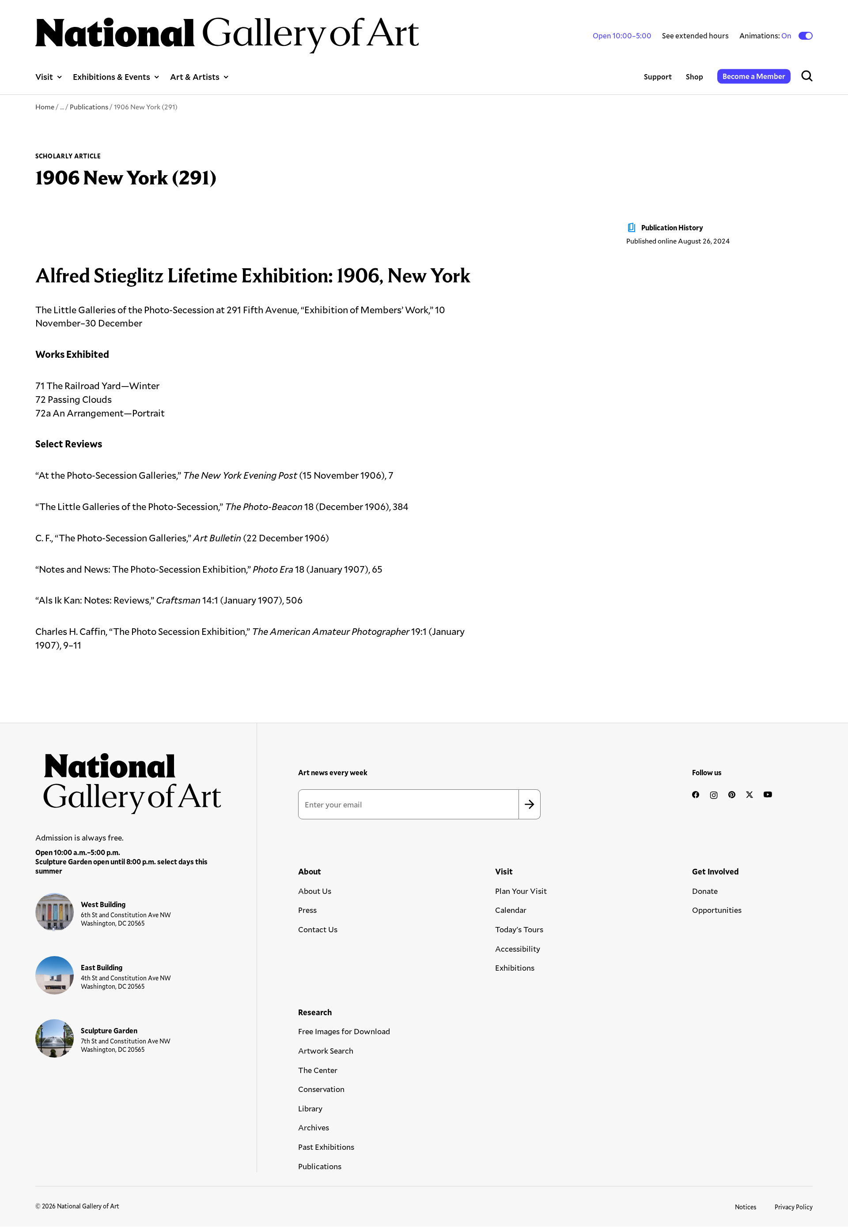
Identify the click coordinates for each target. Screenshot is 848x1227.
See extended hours (695, 35)
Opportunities (717, 909)
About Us (314, 891)
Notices (746, 1207)
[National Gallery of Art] (128, 779)
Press (307, 909)
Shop (694, 76)
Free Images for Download (344, 1031)
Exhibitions (514, 967)
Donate (705, 891)
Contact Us (317, 929)
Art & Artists (195, 76)
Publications (89, 106)
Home (44, 106)
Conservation (321, 1089)
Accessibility (517, 948)
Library (310, 1108)
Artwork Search (325, 1050)
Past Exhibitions (326, 1146)
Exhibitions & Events (111, 76)
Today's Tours (519, 929)
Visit (44, 76)
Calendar (510, 909)
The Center (317, 1070)
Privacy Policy (794, 1207)
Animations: (766, 36)
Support (658, 76)
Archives (313, 1127)
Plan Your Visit (521, 891)
